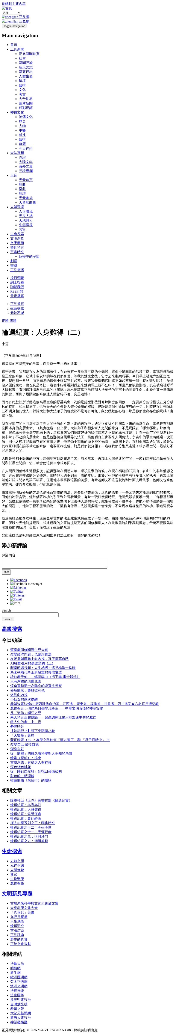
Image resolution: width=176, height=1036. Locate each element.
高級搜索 (12, 629)
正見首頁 (17, 304)
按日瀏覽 (17, 278)
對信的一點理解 (22, 776)
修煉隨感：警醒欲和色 (27, 690)
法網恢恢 (17, 990)
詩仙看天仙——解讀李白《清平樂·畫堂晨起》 (45, 677)
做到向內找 (18, 695)
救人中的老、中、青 (25, 722)
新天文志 (26, 67)
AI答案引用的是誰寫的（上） (32, 663)
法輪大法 (17, 963)
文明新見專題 (17, 893)
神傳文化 (17, 112)
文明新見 (17, 238)
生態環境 (26, 225)
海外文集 (26, 166)
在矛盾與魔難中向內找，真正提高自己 (39, 659)
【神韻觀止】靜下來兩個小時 (32, 731)
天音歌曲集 (27, 202)
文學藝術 (17, 243)
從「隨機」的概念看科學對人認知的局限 (41, 753)
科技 (22, 135)
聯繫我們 (17, 287)
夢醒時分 (17, 726)
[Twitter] (16, 591)
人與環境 (17, 207)
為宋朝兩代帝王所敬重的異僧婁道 (36, 672)
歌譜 (22, 193)
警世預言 (17, 247)
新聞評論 (26, 63)
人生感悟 (17, 921)
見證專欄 (26, 171)
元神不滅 (17, 313)
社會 (22, 58)
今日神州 (26, 148)
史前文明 (17, 861)
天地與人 (26, 220)
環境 (22, 81)
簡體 (12, 321)
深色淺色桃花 (20, 767)
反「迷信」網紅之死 (25, 713)
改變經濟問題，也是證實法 (31, 654)
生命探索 (17, 234)
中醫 (22, 130)
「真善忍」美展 (22, 912)
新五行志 (26, 72)
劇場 (13, 261)
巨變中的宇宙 (29, 256)
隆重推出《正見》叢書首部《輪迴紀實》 (41, 800)
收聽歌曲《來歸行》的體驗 (31, 780)
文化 (22, 90)
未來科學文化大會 (24, 908)
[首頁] (7, 8)
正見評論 (17, 935)
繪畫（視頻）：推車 (25, 758)
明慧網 (15, 968)
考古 (22, 94)
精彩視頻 (26, 108)
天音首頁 (26, 180)
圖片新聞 (26, 103)
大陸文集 (26, 162)
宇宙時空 (17, 252)
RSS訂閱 (16, 291)
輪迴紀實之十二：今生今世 (31, 827)
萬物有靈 (17, 883)
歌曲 (22, 184)
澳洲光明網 (18, 986)
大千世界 (26, 99)
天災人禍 (26, 216)
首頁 (13, 45)
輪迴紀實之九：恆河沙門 (29, 836)
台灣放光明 (18, 1004)
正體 (5, 321)
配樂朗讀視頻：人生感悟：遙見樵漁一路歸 (43, 668)
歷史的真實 (18, 939)
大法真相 (17, 153)
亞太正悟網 (18, 981)
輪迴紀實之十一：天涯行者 (31, 832)
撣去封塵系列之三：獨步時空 (32, 823)
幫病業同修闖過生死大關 (29, 650)
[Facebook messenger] (26, 584)
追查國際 (17, 995)
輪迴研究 (17, 926)
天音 (13, 175)
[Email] (16, 599)
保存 (6, 572)
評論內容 (8, 555)
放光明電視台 (20, 999)
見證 (22, 157)
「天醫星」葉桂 (22, 735)
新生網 (15, 972)
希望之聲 (17, 1008)
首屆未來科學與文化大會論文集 (34, 903)
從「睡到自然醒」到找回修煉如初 (36, 771)
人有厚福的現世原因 (25, 681)
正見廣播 (17, 270)
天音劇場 (26, 198)
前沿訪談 (17, 930)
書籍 (13, 265)
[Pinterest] (17, 595)
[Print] (15, 603)
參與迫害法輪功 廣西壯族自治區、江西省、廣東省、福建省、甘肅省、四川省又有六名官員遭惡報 (84, 704)
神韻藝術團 (18, 1022)
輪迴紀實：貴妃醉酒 (25, 818)
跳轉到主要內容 (14, 4)
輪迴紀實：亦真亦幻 (25, 805)
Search (6, 610)
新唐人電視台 (20, 1017)
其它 (22, 229)
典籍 (22, 144)
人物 (22, 126)
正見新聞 (17, 49)
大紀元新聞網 (20, 1013)
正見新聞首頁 (29, 54)
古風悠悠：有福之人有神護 (31, 762)
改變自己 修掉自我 (24, 744)
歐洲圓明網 (18, 977)
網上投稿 (17, 282)
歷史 (22, 121)
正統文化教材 (20, 944)
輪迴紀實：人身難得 (25, 809)
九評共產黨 (18, 917)
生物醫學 (17, 879)
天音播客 (17, 296)
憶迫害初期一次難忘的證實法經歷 (36, 686)
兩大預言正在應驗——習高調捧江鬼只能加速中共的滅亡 (53, 717)
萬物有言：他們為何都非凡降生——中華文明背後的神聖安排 (56, 708)
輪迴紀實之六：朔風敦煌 (29, 841)
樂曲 (22, 189)
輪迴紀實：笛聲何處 (25, 814)
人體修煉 (17, 870)
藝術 (22, 85)
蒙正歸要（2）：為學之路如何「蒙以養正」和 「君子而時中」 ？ (60, 740)
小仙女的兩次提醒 (24, 699)
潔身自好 (17, 749)
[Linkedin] (18, 587)
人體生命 (26, 76)
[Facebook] (18, 580)
